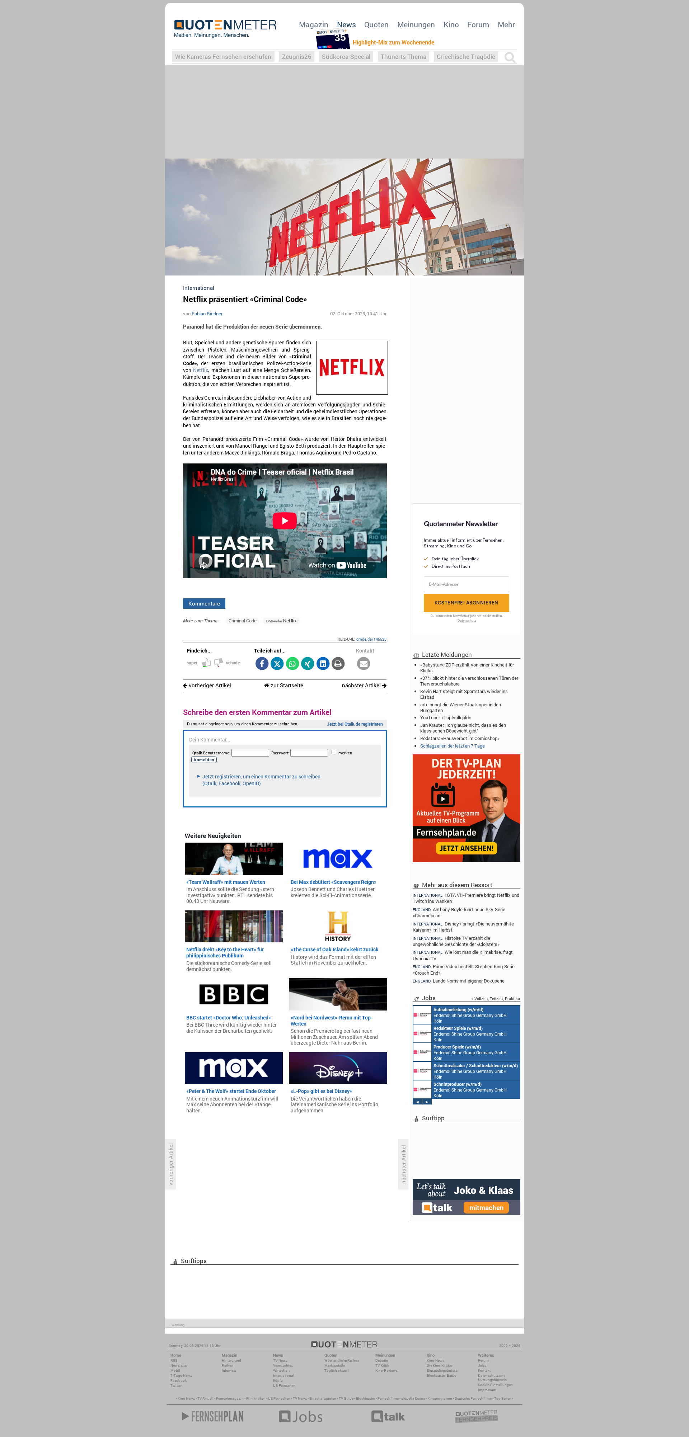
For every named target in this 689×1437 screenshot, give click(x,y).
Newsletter (178, 1365)
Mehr (506, 24)
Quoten (376, 24)
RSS (173, 1360)
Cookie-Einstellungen (495, 1384)
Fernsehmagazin (230, 1398)
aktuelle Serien (413, 1398)
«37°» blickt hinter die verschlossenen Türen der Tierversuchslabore (469, 681)
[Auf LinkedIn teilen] (323, 664)
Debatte (381, 1360)
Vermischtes (283, 1365)
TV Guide (346, 1398)
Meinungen (416, 24)
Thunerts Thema (403, 56)
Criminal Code (243, 620)
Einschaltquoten (322, 1398)
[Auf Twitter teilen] (277, 664)
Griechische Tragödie (466, 56)
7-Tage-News (181, 1375)
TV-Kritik (382, 1365)
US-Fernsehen (284, 1385)
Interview (229, 1370)
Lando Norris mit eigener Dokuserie (459, 981)
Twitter (176, 1385)
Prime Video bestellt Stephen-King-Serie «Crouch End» (464, 969)
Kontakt (484, 1370)
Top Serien (502, 1398)
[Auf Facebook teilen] (261, 664)
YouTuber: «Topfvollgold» (445, 717)
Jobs (482, 1365)
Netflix (200, 370)
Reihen (227, 1365)
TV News (300, 1398)
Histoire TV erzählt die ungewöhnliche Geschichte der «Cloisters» (456, 941)
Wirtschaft (281, 1370)
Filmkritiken (256, 1398)
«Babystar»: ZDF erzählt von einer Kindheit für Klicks (467, 667)
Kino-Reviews (386, 1370)
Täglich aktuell (336, 1370)
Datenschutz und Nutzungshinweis (492, 1377)
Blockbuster (365, 1398)
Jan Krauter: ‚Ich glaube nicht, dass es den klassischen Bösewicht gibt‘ (463, 728)
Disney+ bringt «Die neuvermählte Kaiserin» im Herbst (463, 927)
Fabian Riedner (207, 313)
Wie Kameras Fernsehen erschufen (223, 56)
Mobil (175, 1370)
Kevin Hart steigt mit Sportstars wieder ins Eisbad (464, 694)
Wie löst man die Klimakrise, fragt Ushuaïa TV (463, 955)
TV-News (280, 1360)
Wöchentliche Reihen (341, 1360)
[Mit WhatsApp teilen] (292, 664)
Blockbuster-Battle (441, 1375)
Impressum (487, 1389)
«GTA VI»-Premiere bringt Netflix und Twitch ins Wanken (466, 898)
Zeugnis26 (296, 56)
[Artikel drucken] (338, 664)
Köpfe (277, 1380)
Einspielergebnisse (442, 1370)
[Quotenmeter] (225, 29)
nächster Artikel (362, 685)
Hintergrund (231, 1360)
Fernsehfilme (388, 1398)
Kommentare (204, 603)
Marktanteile (334, 1365)
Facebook (178, 1380)
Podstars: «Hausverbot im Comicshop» (460, 738)
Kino (451, 24)
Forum (478, 24)
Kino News (186, 1398)
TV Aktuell (205, 1398)
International (283, 1375)
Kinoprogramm (439, 1398)
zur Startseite (286, 685)
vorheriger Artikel (209, 685)
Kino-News (435, 1360)
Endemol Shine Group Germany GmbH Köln (470, 1015)
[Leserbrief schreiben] (363, 664)
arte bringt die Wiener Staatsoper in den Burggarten (460, 707)
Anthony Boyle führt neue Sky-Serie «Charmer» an (459, 912)
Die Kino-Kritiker (440, 1365)
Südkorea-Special (346, 56)
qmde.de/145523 (371, 639)
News (346, 24)
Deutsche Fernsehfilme (473, 1398)
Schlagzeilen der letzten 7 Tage (452, 746)
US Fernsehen (279, 1398)
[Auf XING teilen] (307, 664)
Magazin (313, 24)
